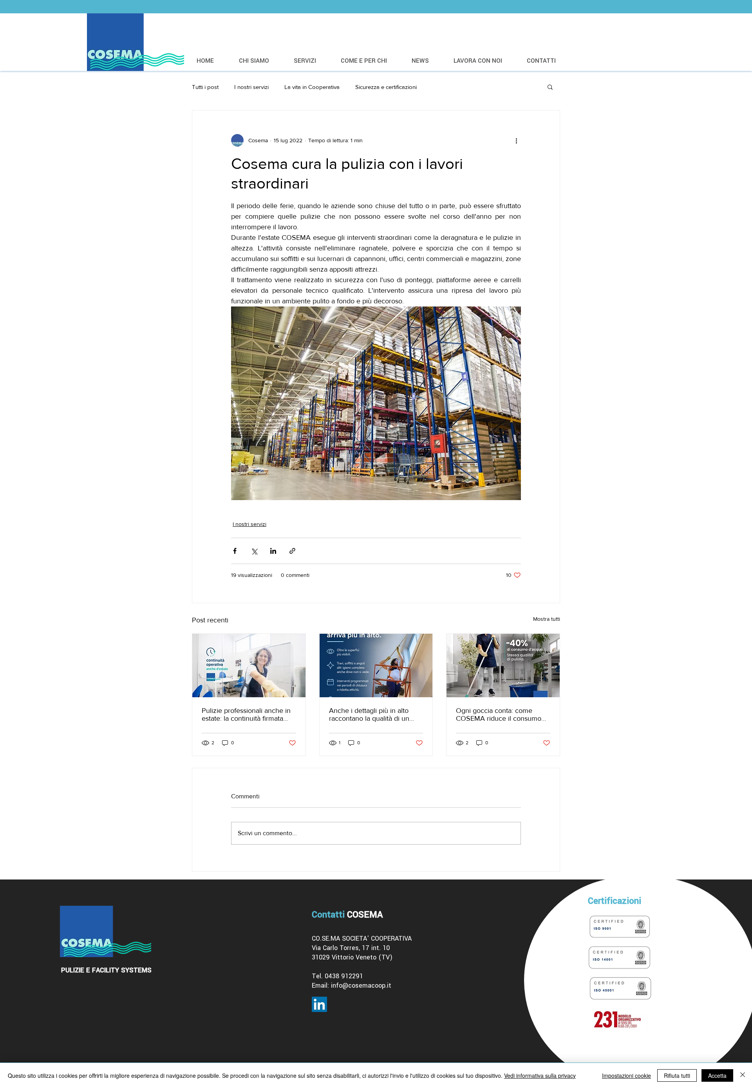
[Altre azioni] (516, 140)
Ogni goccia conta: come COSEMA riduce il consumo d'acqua (498, 714)
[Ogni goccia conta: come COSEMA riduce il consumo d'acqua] (503, 665)
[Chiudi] (742, 1075)
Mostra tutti (546, 619)
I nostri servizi (251, 86)
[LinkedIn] (319, 1004)
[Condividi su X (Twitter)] (254, 551)
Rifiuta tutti (677, 1075)
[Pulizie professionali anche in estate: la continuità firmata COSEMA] (249, 665)
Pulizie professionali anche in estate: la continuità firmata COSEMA (246, 714)
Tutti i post (205, 86)
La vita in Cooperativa (312, 86)
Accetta (717, 1075)
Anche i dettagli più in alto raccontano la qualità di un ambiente (369, 714)
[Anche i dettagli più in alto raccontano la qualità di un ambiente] (376, 665)
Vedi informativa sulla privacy (540, 1075)
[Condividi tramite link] (292, 551)
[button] (550, 86)
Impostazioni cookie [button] (626, 1075)
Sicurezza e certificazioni (386, 86)
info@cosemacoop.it (361, 985)
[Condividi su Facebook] (235, 551)
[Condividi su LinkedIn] (273, 551)
